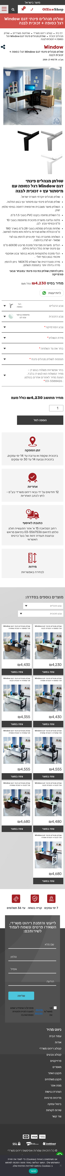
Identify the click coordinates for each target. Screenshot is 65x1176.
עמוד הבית (55, 1036)
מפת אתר (55, 1085)
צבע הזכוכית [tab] (39, 316)
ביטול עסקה (54, 1104)
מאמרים (56, 1067)
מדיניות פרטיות (52, 1097)
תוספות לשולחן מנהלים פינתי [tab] (46, 359)
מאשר (33, 1171)
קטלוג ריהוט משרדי (42, 33)
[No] (60, 1165)
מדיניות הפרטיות (39, 1011)
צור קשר (56, 1116)
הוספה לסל (40, 420)
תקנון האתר (54, 1073)
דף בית (59, 33)
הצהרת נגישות (53, 1091)
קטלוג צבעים (53, 1054)
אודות (58, 1042)
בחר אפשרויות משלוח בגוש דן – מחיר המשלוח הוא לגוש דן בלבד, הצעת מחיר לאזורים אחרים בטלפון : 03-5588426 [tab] (43, 375)
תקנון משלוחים (53, 1079)
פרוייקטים (55, 1060)
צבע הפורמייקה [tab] (53, 327)
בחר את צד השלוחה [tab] (51, 348)
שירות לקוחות (53, 1110)
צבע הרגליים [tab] (40, 305)
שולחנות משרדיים (21, 33)
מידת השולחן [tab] (55, 337)
